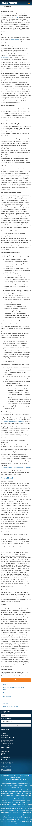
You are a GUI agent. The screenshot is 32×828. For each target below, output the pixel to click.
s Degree (10, 741)
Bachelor (6, 741)
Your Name (4, 712)
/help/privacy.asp (14, 39)
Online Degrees (4, 732)
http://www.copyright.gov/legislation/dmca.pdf (13, 421)
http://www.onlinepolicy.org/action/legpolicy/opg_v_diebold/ (16, 467)
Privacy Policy (8, 771)
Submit (16, 725)
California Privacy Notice (16, 777)
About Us (3, 750)
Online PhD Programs (6, 745)
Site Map (3, 753)
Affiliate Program (5, 751)
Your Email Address (6, 718)
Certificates (3, 733)
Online (2, 741)
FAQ (2, 754)
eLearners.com (14, 17)
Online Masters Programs (7, 743)
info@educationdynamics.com (9, 674)
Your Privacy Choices (22, 775)
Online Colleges (4, 735)
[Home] (9, 3)
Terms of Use (12, 775)
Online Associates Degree (7, 740)
